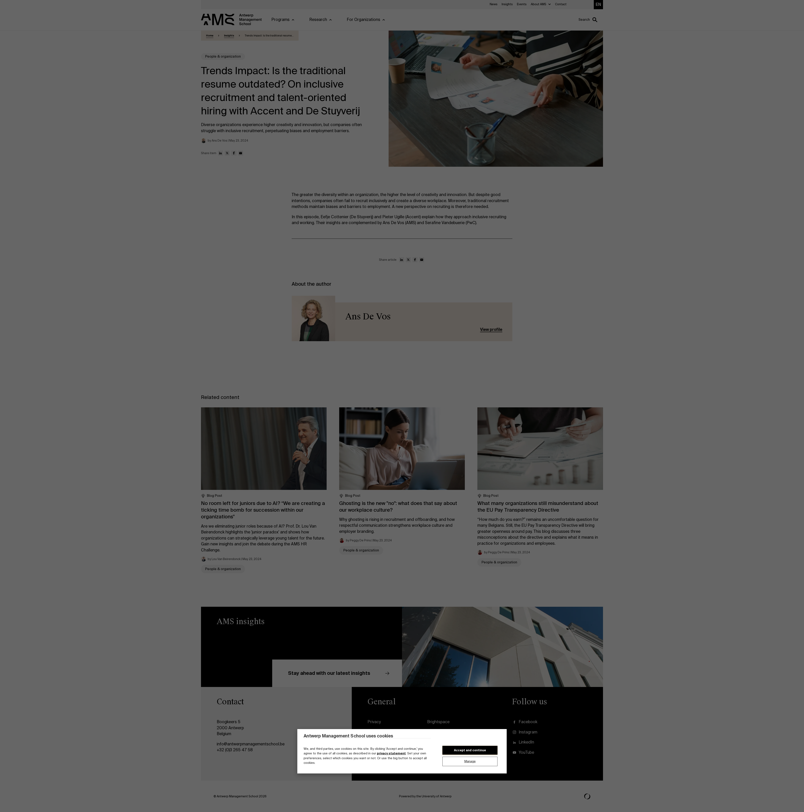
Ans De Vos (368, 316)
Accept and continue (470, 750)
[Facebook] (234, 153)
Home (209, 35)
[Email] (240, 153)
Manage (470, 761)
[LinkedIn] (220, 153)
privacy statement (391, 753)
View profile (491, 329)
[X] (227, 153)
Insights (229, 35)
